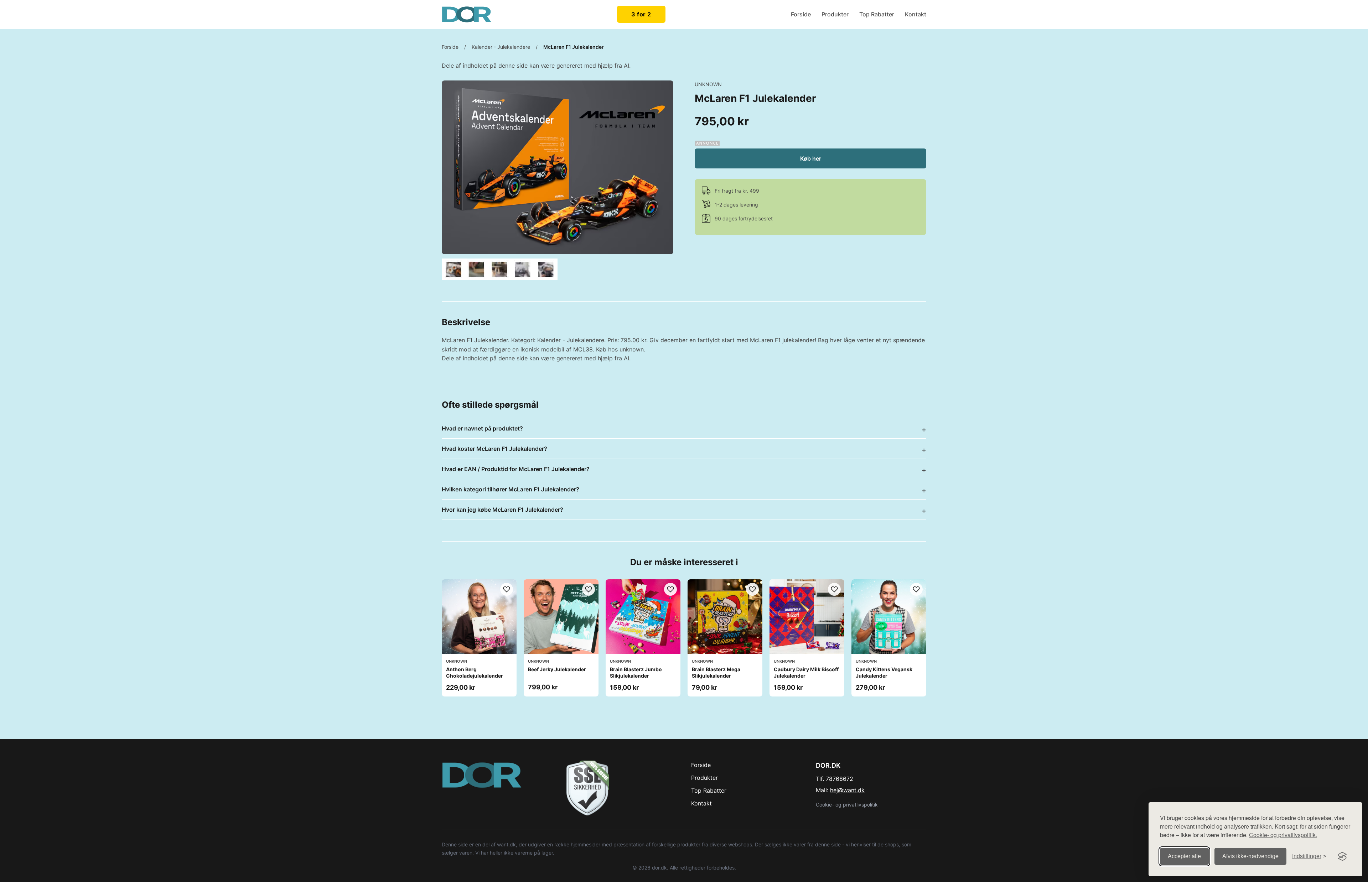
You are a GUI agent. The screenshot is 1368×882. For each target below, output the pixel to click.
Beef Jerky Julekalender (557, 669)
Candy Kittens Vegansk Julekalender (884, 672)
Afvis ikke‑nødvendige (1250, 856)
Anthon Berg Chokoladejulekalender (474, 672)
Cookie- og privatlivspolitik (847, 805)
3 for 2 (641, 14)
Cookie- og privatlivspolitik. (1283, 835)
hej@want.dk (847, 790)
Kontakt (915, 14)
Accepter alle (1184, 856)
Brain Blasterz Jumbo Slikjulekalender (636, 672)
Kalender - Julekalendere (501, 47)
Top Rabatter (876, 14)
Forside (801, 14)
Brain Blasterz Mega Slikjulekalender (716, 672)
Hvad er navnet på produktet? (482, 428)
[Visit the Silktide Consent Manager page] (1342, 856)
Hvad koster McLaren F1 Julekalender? (494, 448)
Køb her (810, 158)
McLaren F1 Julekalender (573, 47)
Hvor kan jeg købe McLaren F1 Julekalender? (502, 509)
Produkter (835, 14)
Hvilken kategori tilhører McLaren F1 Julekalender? (510, 489)
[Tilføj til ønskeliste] (506, 589)
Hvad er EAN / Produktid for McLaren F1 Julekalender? (516, 469)
